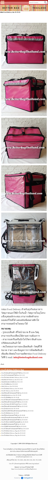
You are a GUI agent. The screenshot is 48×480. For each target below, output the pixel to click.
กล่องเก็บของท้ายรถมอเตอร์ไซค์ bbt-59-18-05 (14, 417)
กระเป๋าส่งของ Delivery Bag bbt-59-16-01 (13, 435)
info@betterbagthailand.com (24, 456)
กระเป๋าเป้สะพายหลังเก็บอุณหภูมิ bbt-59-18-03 (14, 422)
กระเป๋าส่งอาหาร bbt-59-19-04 (10, 408)
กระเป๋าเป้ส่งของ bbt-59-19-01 (10, 413)
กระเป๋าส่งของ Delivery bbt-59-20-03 (12, 388)
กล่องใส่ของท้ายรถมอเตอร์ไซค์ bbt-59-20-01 (14, 393)
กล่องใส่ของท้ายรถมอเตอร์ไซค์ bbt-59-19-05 (14, 406)
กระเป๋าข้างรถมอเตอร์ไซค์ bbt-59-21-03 (13, 375)
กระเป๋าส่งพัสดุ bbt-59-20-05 (9, 384)
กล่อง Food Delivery (11, 309)
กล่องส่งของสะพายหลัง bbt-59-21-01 (12, 382)
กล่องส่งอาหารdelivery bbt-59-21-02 (12, 379)
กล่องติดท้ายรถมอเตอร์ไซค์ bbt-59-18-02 (13, 424)
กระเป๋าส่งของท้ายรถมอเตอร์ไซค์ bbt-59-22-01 (15, 373)
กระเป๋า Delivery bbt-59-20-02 (10, 391)
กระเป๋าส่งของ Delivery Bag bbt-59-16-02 (13, 433)
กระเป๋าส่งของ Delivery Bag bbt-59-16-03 (13, 431)
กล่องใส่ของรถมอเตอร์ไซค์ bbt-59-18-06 (13, 415)
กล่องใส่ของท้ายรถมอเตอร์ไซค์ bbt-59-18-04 (14, 419)
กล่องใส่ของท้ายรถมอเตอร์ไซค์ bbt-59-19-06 (14, 402)
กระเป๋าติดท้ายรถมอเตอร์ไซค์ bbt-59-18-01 (13, 426)
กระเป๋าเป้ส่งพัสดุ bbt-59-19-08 (10, 397)
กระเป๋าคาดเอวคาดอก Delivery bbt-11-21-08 (14, 377)
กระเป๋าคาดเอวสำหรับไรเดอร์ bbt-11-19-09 (14, 404)
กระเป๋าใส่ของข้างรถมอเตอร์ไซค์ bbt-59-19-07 (15, 399)
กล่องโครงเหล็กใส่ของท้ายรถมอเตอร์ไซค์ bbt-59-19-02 (17, 411)
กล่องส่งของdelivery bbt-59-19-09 (11, 395)
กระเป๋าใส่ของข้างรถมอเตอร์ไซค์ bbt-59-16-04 (15, 428)
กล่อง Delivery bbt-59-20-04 (9, 386)
